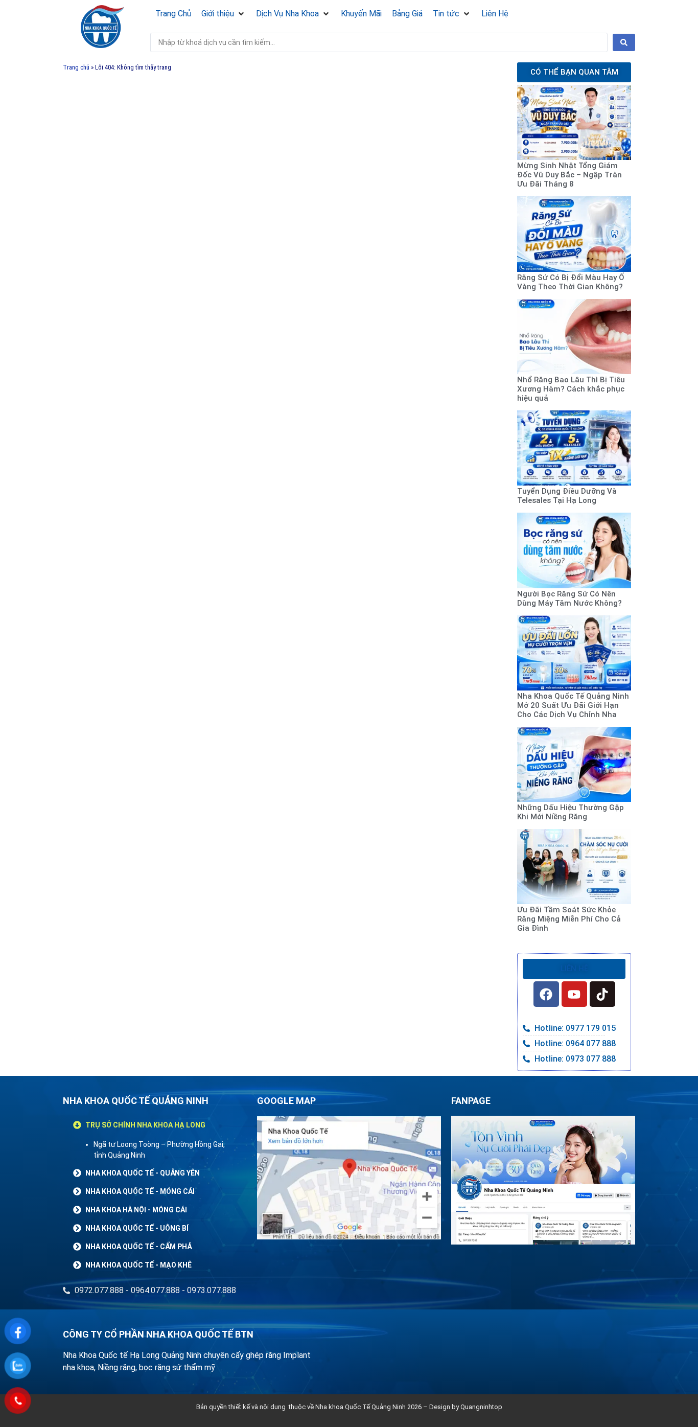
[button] (553, 596)
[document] (349, 713)
